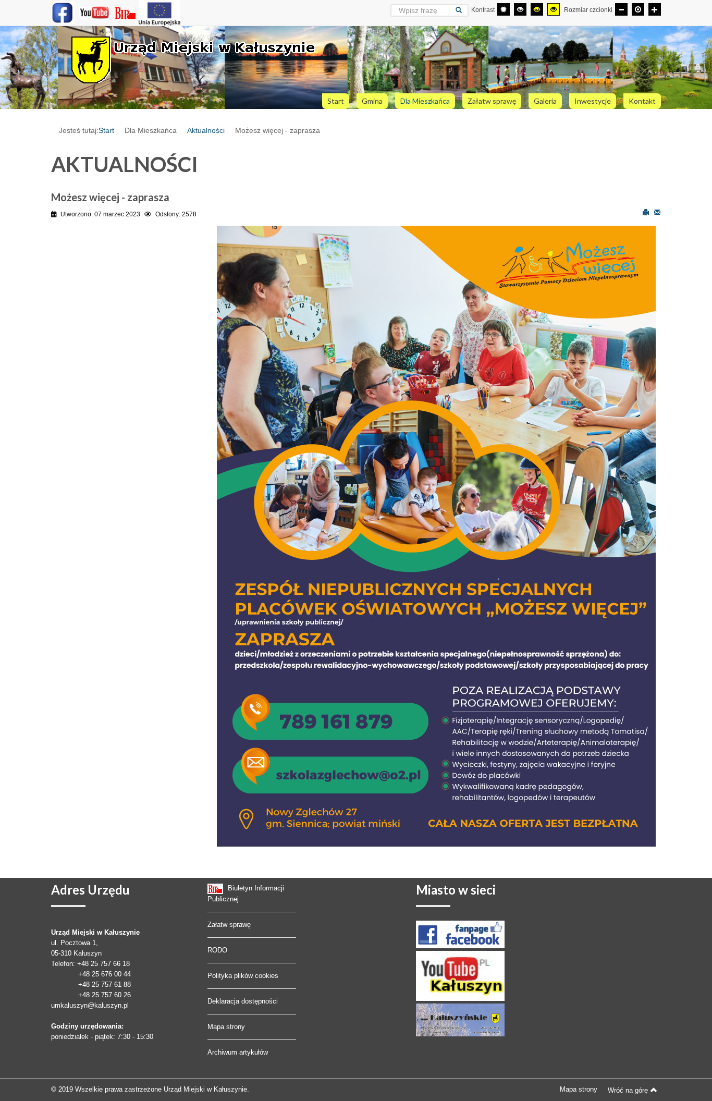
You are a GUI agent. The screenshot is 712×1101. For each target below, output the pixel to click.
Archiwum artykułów (237, 1052)
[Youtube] (95, 12)
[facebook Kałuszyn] (460, 934)
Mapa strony (226, 1027)
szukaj (462, 10)
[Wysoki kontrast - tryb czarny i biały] (520, 9)
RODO (217, 950)
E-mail (657, 211)
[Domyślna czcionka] (638, 9)
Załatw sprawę (229, 924)
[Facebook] (63, 12)
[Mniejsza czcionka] (621, 9)
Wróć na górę (628, 1090)
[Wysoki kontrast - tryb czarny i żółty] (537, 9)
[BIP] (126, 12)
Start (106, 130)
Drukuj (646, 211)
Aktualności (206, 130)
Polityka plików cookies (242, 976)
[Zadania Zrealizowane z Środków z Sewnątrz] (159, 12)
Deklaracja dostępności (242, 1001)
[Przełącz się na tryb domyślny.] (503, 9)
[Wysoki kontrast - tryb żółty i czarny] (553, 9)
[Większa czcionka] (654, 9)
